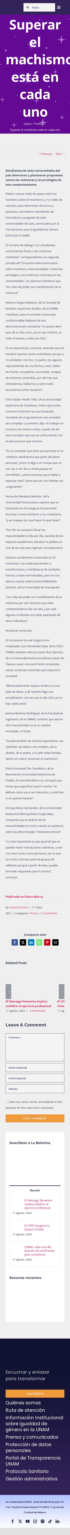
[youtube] (27, 1521)
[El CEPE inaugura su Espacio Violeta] (17, 1226)
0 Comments (49, 913)
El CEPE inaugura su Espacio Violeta (37, 1227)
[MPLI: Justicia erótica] (15, 1289)
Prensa (34, 913)
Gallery (34, 983)
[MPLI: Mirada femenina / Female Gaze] (15, 1297)
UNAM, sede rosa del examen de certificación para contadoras (39, 1250)
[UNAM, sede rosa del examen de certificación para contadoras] (17, 1248)
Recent (35, 1190)
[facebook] (13, 1521)
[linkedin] (57, 1521)
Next (59, 154)
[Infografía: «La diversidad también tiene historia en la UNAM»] (43, 1300)
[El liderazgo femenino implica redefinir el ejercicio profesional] (29, 983)
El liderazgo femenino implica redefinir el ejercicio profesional (23, 983)
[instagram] (35, 1521)
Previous (46, 154)
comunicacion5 (18, 907)
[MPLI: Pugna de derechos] (43, 1289)
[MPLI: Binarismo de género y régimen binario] (29, 1289)
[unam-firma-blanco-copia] (16, 1348)
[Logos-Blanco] (13, 6)
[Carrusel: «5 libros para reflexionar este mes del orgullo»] (29, 1301)
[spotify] (42, 1521)
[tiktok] (50, 1521)
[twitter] (20, 1521)
